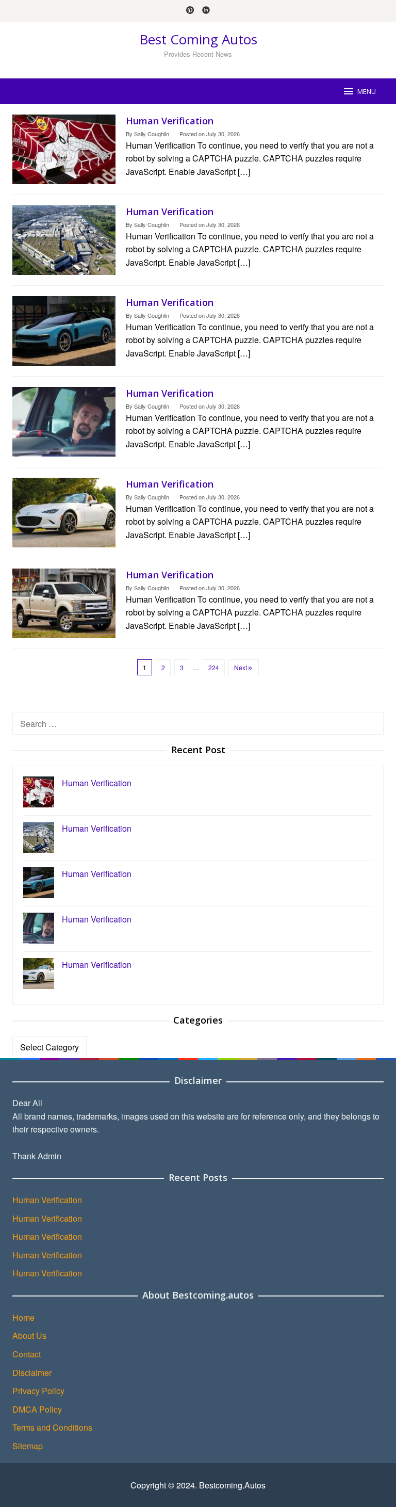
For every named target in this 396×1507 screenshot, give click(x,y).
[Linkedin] (206, 11)
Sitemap (27, 1446)
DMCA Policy (37, 1409)
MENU (366, 91)
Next (240, 667)
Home (23, 1317)
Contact (26, 1354)
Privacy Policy (38, 1391)
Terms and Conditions (52, 1427)
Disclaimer (32, 1373)
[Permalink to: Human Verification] (64, 148)
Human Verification (169, 121)
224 (213, 667)
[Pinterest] (190, 11)
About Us (29, 1335)
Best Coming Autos (198, 39)
